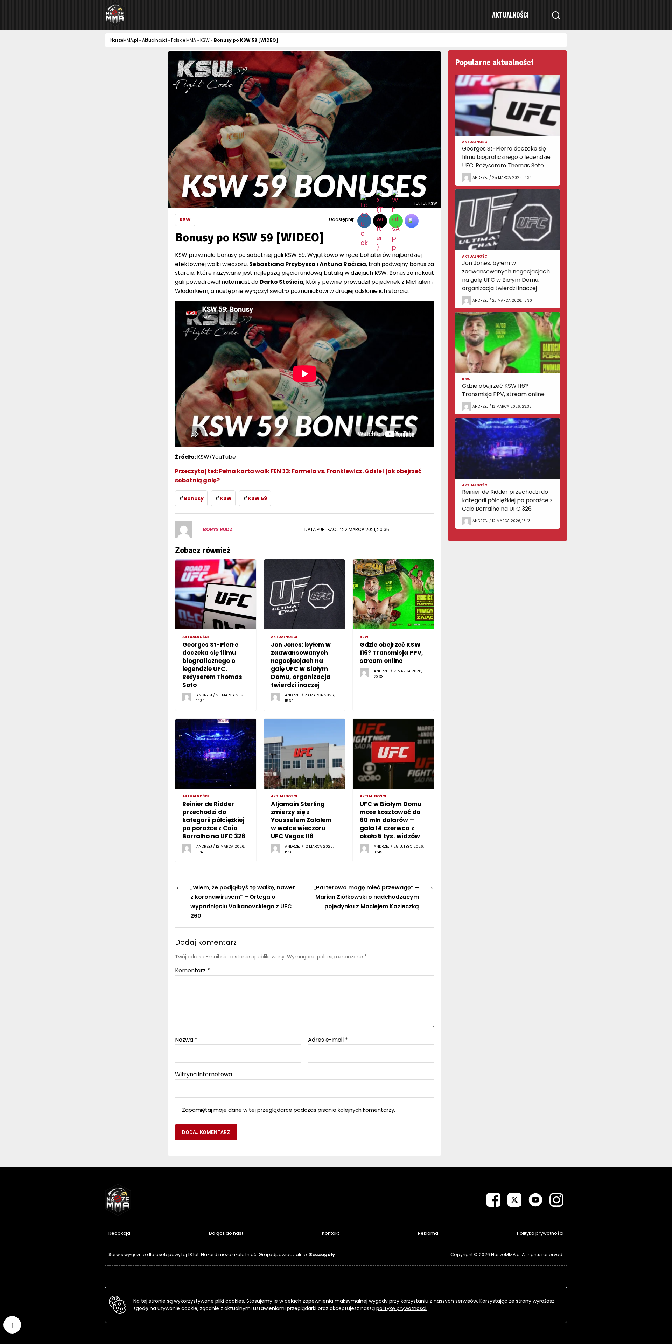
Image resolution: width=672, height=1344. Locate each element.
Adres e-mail (328, 1040)
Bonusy (194, 498)
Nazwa (186, 1040)
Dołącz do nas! (226, 1233)
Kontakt (330, 1233)
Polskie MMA (183, 40)
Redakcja (119, 1233)
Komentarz (192, 970)
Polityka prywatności (540, 1233)
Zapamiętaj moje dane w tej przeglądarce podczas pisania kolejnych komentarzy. (288, 1110)
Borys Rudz (217, 529)
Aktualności (510, 14)
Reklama (428, 1233)
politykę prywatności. (401, 1308)
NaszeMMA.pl (124, 40)
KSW (205, 40)
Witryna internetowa (203, 1074)
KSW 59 (257, 498)
